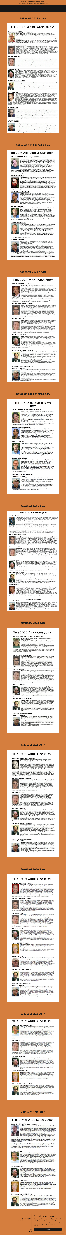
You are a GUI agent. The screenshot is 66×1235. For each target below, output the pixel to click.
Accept (48, 1229)
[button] (3, 8)
